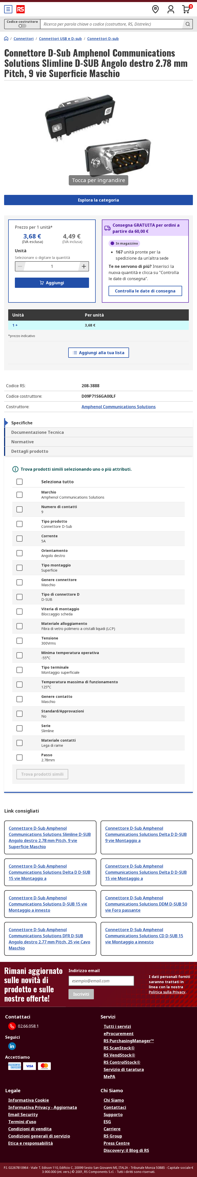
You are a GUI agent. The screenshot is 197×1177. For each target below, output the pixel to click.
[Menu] (8, 9)
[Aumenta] (83, 266)
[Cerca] (187, 24)
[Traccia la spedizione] (155, 9)
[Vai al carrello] (186, 9)
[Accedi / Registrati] (171, 9)
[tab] (98, 422)
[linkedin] (12, 1046)
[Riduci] (20, 266)
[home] (6, 38)
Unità (20, 251)
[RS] (20, 9)
